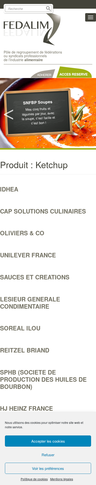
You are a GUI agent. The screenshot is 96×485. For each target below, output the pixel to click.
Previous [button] (8, 113)
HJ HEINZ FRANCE (26, 408)
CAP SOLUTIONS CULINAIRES (43, 211)
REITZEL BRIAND (24, 350)
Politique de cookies (34, 479)
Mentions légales (61, 479)
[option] (48, 113)
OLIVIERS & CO (22, 233)
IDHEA (9, 189)
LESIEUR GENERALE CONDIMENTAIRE (30, 302)
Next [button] (87, 113)
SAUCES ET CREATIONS (34, 277)
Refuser (48, 454)
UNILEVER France (28, 255)
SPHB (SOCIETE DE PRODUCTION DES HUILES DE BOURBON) (43, 379)
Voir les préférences (48, 468)
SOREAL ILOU (20, 328)
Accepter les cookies (48, 441)
